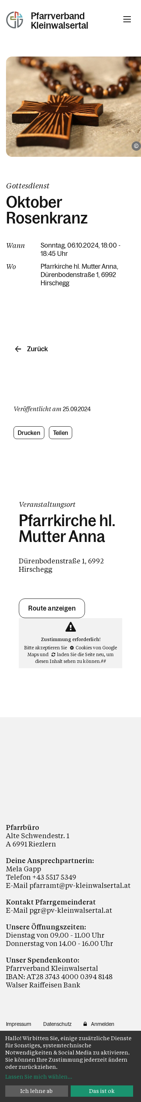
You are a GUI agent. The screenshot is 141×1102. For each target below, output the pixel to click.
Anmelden (102, 1024)
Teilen (60, 432)
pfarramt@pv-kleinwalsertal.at (79, 885)
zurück (37, 349)
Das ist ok (102, 1090)
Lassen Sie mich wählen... (38, 1076)
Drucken (29, 432)
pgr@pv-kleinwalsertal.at (70, 910)
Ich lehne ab (36, 1090)
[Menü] (127, 19)
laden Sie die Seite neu (80, 654)
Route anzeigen (52, 608)
